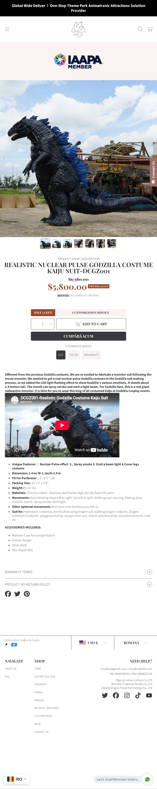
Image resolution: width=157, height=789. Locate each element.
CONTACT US (41, 732)
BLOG (38, 724)
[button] (7, 29)
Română (131, 642)
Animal (39, 692)
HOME (38, 668)
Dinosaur (40, 684)
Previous (4, 158)
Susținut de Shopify (29, 640)
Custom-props (43, 716)
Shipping (63, 295)
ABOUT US (10, 668)
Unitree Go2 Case (45, 676)
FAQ (7, 676)
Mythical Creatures (47, 708)
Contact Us (153, 170)
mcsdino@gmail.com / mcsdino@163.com (126, 669)
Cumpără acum (78, 336)
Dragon (39, 700)
